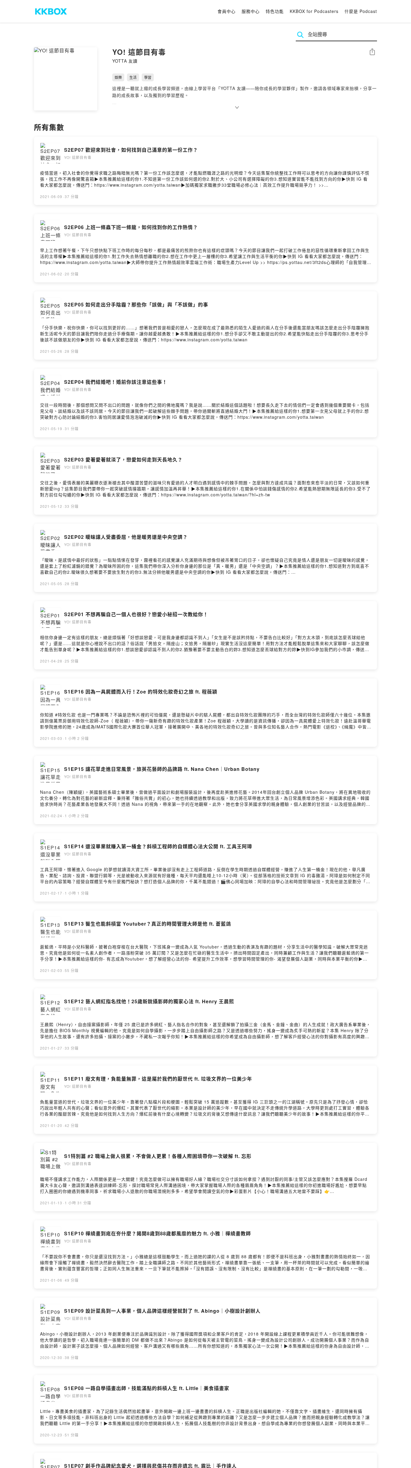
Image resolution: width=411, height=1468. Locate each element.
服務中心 (251, 11)
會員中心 (227, 11)
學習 (147, 77)
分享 (372, 52)
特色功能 (275, 11)
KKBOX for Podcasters (314, 11)
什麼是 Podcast (361, 11)
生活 (133, 77)
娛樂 (118, 77)
